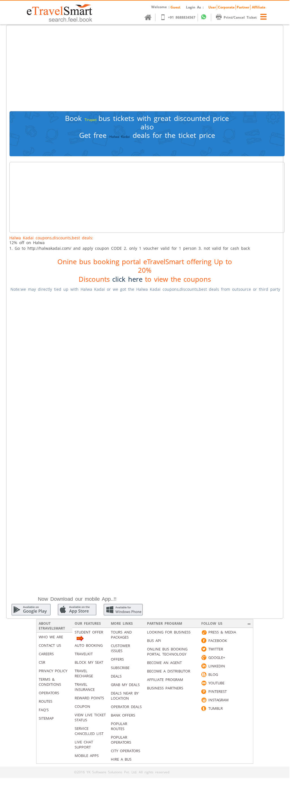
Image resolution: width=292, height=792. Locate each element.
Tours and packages (121, 635)
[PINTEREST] (203, 691)
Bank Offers (123, 715)
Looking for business (169, 632)
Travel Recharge (84, 673)
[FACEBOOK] (203, 640)
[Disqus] (144, 367)
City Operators (125, 750)
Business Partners (165, 688)
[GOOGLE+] (203, 657)
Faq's (44, 709)
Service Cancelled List (89, 731)
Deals (116, 676)
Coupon (82, 706)
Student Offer (89, 632)
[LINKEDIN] (203, 666)
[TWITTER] (203, 649)
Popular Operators (121, 740)
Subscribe (120, 667)
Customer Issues (120, 648)
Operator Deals (126, 706)
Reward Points (89, 697)
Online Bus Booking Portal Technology (167, 651)
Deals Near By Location (125, 696)
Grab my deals (125, 684)
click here (127, 279)
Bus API (154, 640)
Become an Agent (164, 662)
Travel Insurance (85, 687)
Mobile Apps (87, 755)
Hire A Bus (121, 759)
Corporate (226, 7)
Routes (45, 701)
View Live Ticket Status (90, 717)
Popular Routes (119, 726)
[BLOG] (203, 674)
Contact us (50, 645)
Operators (49, 692)
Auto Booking (89, 645)
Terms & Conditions (50, 682)
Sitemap (46, 718)
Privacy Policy (53, 670)
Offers (117, 659)
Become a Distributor (168, 671)
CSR (42, 662)
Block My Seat (89, 662)
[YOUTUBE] (203, 682)
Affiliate (258, 7)
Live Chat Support (84, 744)
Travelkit (84, 653)
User (212, 7)
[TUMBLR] (203, 708)
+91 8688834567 (181, 17)
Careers (46, 653)
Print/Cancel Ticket (240, 17)
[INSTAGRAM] (203, 699)
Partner (243, 7)
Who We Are (51, 636)
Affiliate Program (165, 679)
